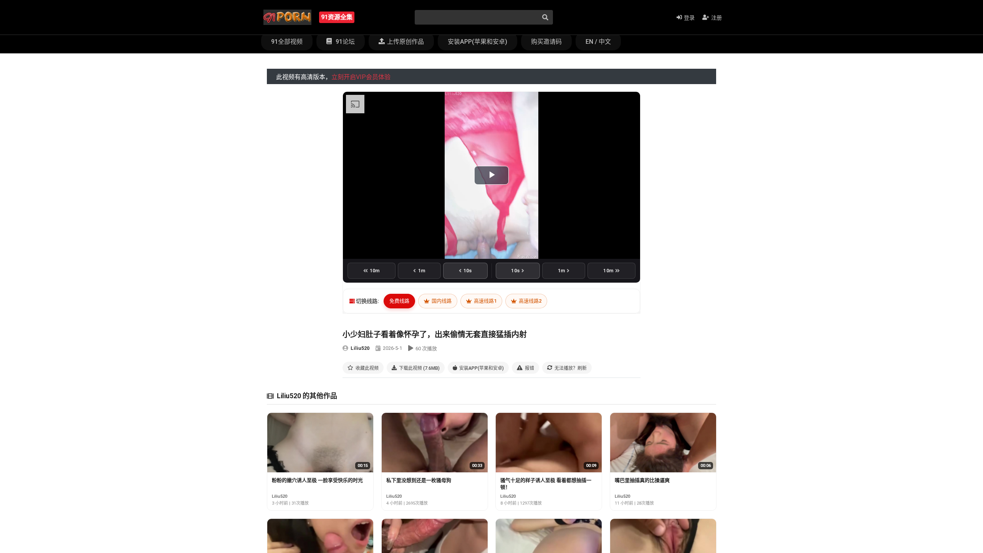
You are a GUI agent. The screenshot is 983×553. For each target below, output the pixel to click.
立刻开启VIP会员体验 (361, 77)
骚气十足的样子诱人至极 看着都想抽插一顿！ (545, 483)
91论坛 (344, 41)
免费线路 (399, 301)
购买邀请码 (546, 41)
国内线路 (441, 301)
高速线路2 (529, 301)
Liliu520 (360, 348)
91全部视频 (287, 41)
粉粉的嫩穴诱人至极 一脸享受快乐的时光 (317, 480)
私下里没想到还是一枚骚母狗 (418, 480)
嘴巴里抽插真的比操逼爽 (642, 480)
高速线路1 (484, 301)
